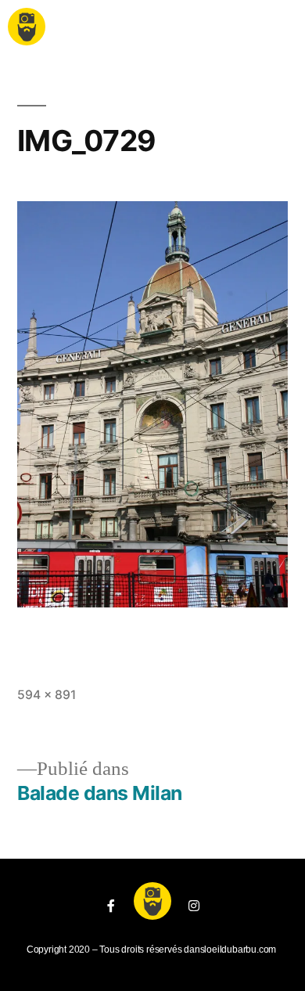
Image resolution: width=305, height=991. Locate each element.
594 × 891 (46, 694)
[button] (151, 29)
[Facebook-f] (111, 905)
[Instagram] (194, 905)
